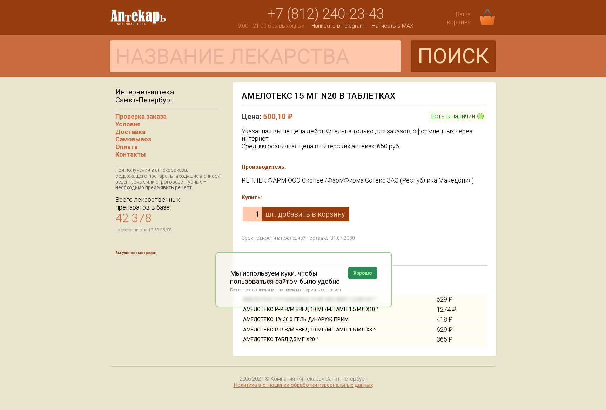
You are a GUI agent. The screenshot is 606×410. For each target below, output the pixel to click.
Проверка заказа (141, 116)
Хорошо (363, 273)
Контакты (130, 154)
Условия (128, 124)
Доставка (130, 131)
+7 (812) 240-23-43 (325, 14)
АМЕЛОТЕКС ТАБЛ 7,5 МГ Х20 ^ (280, 339)
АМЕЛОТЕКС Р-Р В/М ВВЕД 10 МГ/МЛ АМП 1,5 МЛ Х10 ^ (310, 309)
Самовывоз (133, 139)
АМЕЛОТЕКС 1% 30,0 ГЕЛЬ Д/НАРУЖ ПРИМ (296, 319)
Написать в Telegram (338, 25)
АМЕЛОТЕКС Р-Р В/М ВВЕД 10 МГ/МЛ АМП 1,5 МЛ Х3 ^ (309, 329)
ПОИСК (453, 56)
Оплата (126, 147)
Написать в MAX (392, 25)
